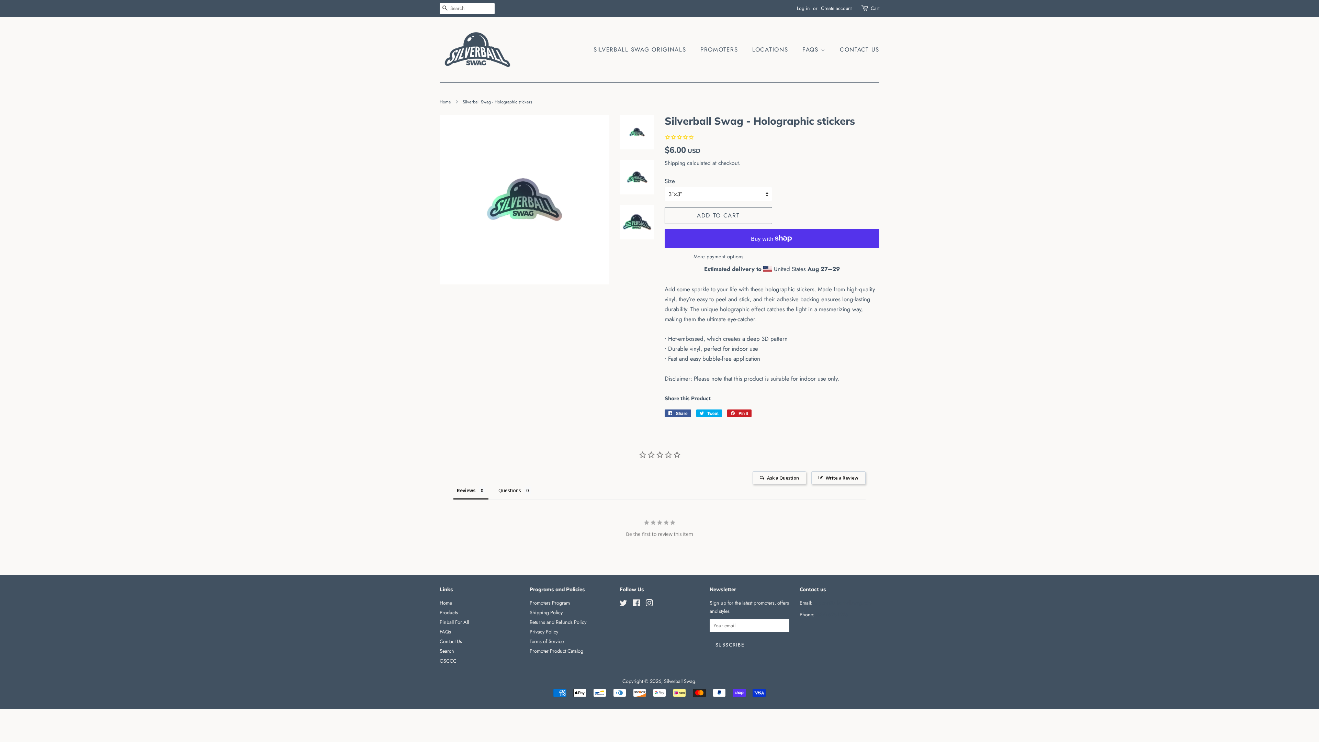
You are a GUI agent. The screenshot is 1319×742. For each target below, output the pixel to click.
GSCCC (448, 660)
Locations (770, 49)
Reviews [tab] (466, 490)
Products (449, 612)
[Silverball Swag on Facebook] (636, 604)
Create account (836, 8)
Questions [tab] (509, 490)
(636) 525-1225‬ (832, 614)
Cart (875, 8)
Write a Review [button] (842, 478)
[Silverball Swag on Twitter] (623, 604)
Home (445, 102)
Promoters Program (550, 602)
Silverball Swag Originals (640, 49)
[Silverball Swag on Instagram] (649, 604)
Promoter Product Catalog (556, 651)
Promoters (719, 49)
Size (670, 181)
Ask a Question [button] (783, 478)
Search (447, 651)
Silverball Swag (679, 681)
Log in (803, 8)
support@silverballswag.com (843, 602)
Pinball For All (454, 622)
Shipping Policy (546, 612)
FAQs (811, 49)
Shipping (675, 163)
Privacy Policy (544, 631)
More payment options (718, 256)
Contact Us (859, 49)
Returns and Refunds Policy (558, 622)
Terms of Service (547, 641)
